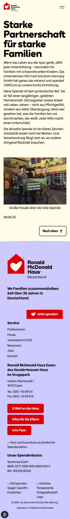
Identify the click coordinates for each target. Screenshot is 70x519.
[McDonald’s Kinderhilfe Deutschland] (29, 277)
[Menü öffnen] (61, 7)
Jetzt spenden (47, 314)
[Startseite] (12, 8)
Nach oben (50, 231)
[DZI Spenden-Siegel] (20, 492)
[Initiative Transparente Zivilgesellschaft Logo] (50, 497)
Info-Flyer (19, 430)
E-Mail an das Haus (25, 408)
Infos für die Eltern (25, 419)
